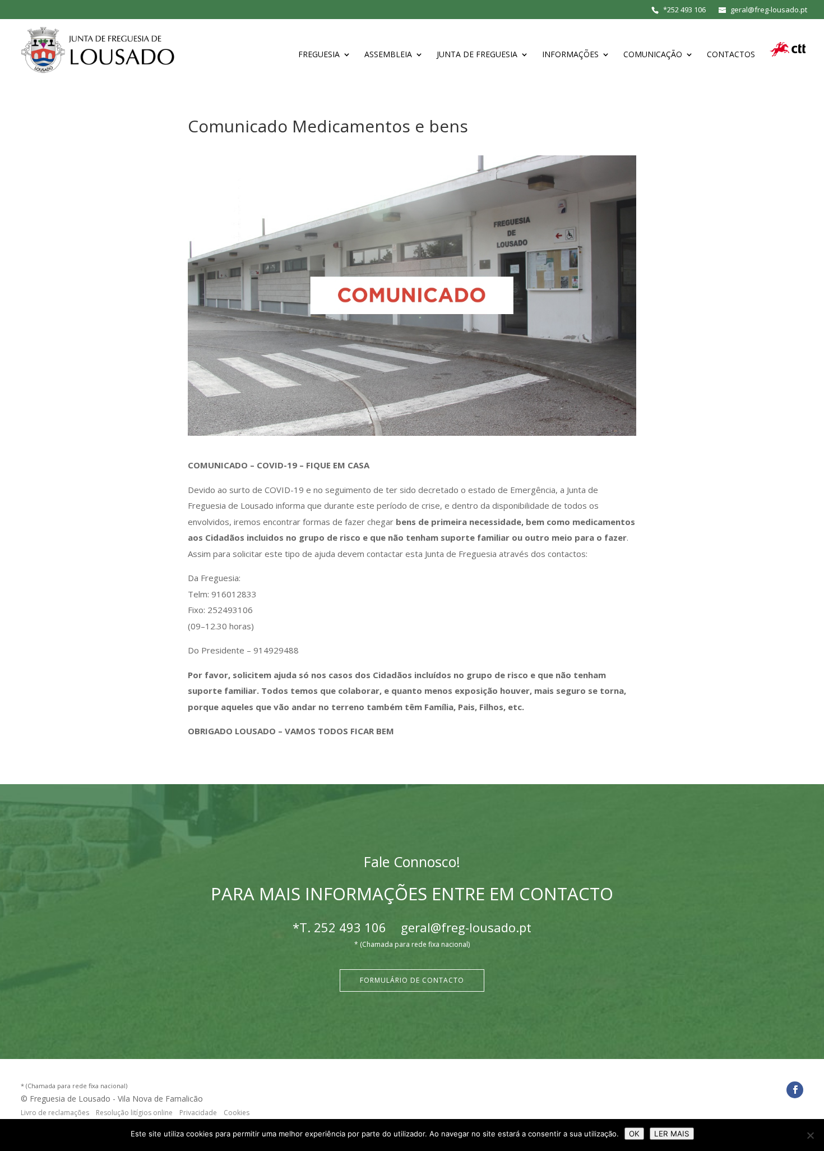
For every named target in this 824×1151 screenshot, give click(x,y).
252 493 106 (686, 9)
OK (634, 1133)
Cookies (236, 1112)
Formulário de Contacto (412, 980)
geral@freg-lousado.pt (466, 927)
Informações (570, 54)
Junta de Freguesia (477, 54)
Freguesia (319, 54)
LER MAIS (671, 1133)
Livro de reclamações (55, 1112)
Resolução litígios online (134, 1112)
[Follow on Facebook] (794, 1089)
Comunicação (652, 54)
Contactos (731, 54)
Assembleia (388, 54)
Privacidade (198, 1112)
